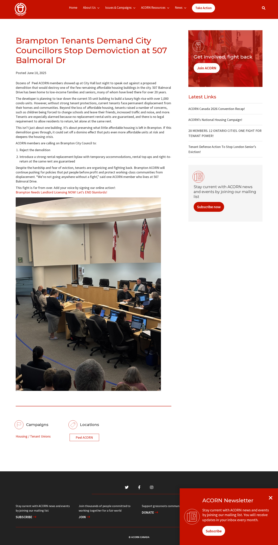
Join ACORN (206, 68)
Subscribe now (209, 206)
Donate (148, 512)
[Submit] (267, 9)
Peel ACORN (84, 437)
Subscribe (24, 517)
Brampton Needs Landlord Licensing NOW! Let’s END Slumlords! (61, 192)
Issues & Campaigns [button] (118, 7)
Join (83, 517)
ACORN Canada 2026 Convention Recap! (216, 109)
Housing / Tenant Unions (33, 436)
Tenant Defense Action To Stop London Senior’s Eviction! (222, 149)
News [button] (178, 7)
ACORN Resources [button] (153, 7)
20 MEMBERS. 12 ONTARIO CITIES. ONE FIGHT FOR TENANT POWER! (225, 133)
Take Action (203, 8)
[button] (263, 8)
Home (73, 7)
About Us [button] (89, 7)
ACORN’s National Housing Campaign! (215, 120)
